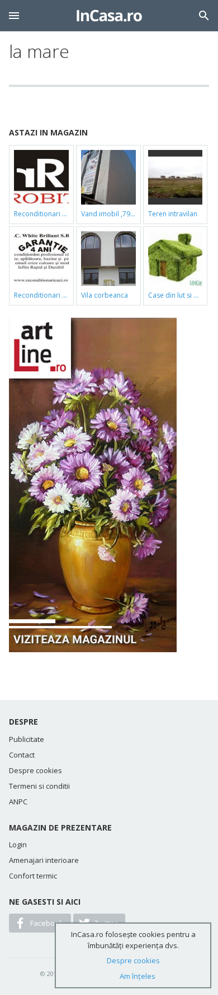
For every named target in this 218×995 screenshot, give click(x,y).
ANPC (18, 802)
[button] (14, 15)
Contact (22, 755)
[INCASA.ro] (109, 15)
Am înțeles (137, 976)
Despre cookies (35, 770)
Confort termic (33, 876)
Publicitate (26, 739)
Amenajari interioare (44, 860)
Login (18, 844)
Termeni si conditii (39, 786)
